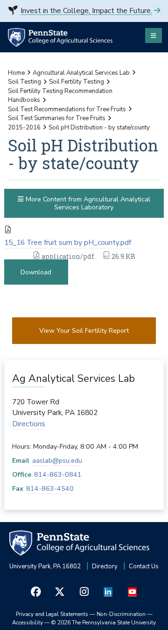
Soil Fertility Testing (76, 82)
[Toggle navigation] (153, 35)
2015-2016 (24, 127)
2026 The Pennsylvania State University (103, 622)
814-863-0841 (58, 474)
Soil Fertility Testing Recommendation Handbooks (60, 96)
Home (16, 73)
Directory (105, 566)
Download (36, 272)
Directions (28, 424)
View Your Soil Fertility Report (84, 330)
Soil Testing (24, 82)
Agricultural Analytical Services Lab (81, 73)
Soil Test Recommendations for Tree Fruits (67, 109)
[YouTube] (132, 592)
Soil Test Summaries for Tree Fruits (56, 118)
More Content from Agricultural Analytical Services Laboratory (87, 203)
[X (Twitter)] (60, 592)
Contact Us (144, 566)
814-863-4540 (50, 488)
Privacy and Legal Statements (52, 614)
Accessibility (27, 622)
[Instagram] (84, 592)
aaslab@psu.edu (57, 460)
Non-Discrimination (121, 614)
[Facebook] (36, 592)
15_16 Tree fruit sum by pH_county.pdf (67, 242)
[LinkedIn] (108, 592)
